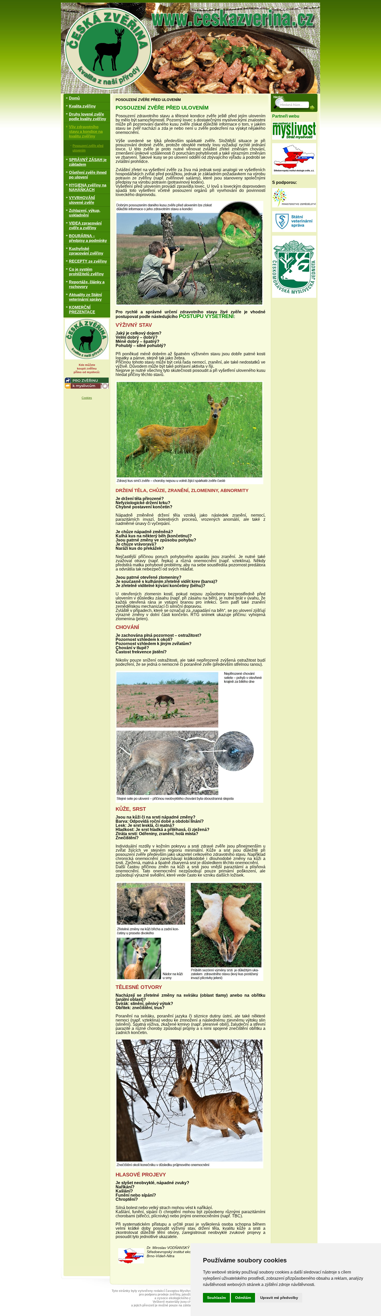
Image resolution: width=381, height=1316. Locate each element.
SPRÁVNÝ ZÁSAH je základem (88, 162)
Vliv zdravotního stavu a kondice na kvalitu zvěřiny (86, 131)
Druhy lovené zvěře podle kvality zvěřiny (87, 116)
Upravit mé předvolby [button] (279, 1298)
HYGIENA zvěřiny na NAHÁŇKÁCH (87, 187)
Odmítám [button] (243, 1298)
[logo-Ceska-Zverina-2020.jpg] (87, 339)
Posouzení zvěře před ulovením (88, 148)
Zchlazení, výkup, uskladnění (84, 212)
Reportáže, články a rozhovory (86, 284)
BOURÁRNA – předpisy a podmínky (88, 238)
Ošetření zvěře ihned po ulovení (88, 174)
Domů (74, 98)
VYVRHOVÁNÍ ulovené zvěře (82, 200)
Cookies (87, 397)
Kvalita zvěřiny (82, 106)
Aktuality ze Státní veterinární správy (85, 296)
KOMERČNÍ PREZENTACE (82, 309)
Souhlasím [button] (216, 1298)
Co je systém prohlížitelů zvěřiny (86, 271)
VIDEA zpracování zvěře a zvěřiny (85, 225)
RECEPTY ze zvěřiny (88, 261)
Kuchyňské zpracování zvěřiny (86, 250)
